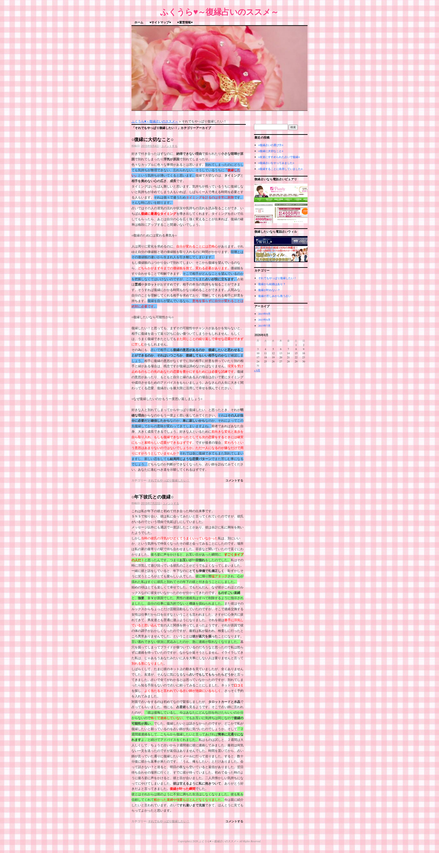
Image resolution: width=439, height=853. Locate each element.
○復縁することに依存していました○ (280, 169)
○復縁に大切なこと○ (152, 139)
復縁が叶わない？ (269, 290)
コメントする (169, 146)
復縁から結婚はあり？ (272, 284)
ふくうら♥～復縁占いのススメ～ (219, 11)
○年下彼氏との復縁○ (152, 496)
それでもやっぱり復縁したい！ (169, 480)
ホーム (138, 22)
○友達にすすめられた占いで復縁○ (279, 157)
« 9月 (257, 370)
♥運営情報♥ (185, 22)
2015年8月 (264, 319)
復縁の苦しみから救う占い (274, 296)
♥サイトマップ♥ (160, 22)
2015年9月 (264, 313)
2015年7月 (264, 325)
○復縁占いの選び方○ (270, 145)
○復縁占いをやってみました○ (276, 163)
